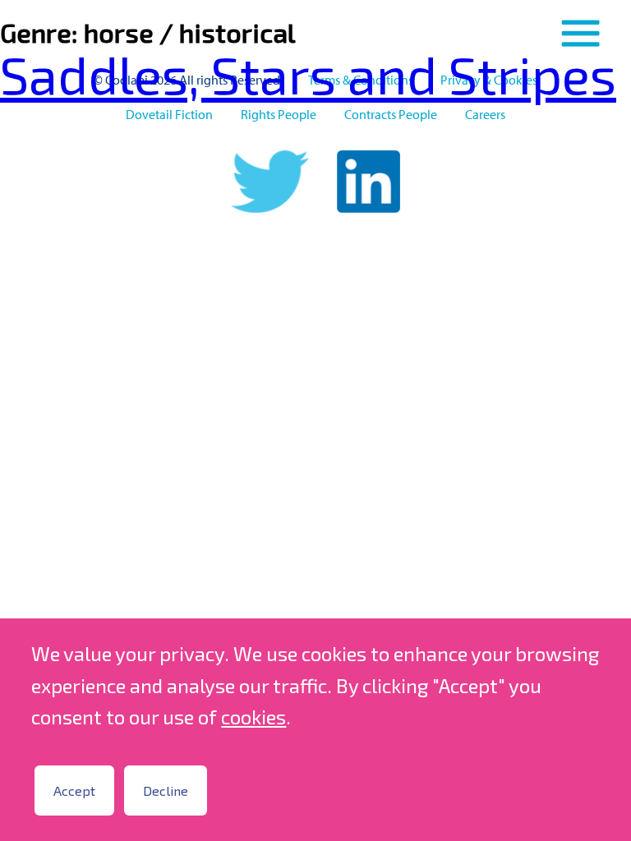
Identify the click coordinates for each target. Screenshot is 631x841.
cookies (253, 716)
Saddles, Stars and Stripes (308, 73)
